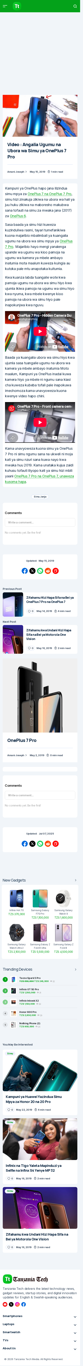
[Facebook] (23, 1304)
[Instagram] (17, 1304)
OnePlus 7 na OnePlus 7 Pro (49, 194)
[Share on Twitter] (32, 571)
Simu (10, 1053)
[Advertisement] (41, 53)
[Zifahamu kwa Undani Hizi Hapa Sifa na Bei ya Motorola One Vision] (13, 639)
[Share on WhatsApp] (40, 571)
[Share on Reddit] (48, 571)
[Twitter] (11, 1304)
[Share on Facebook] (25, 571)
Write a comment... (21, 522)
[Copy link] (55, 571)
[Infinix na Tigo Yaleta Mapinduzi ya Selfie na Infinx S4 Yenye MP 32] (40, 1139)
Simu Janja (40, 496)
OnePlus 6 (18, 216)
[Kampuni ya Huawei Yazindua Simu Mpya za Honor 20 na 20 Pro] (40, 1070)
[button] (5, 6)
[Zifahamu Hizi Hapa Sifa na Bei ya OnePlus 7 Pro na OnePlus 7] (13, 604)
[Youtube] (5, 1304)
